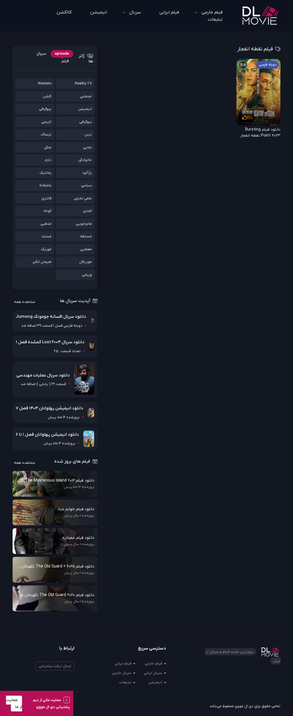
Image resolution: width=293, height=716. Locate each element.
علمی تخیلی (83, 198)
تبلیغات (215, 19)
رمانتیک (45, 172)
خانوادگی (85, 159)
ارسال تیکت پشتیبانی (55, 666)
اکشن (47, 96)
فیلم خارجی (153, 663)
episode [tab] (62, 53)
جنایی (87, 147)
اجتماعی (86, 96)
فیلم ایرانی (169, 12)
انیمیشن (98, 12)
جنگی (48, 147)
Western (45, 83)
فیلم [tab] (65, 61)
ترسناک (46, 134)
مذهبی (46, 223)
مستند (46, 236)
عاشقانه (45, 185)
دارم (48, 159)
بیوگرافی (45, 108)
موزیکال (85, 261)
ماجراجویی (84, 223)
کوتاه (47, 210)
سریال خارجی (121, 672)
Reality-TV (83, 83)
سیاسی (86, 185)
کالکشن (64, 12)
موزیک (46, 249)
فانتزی (46, 198)
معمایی (86, 249)
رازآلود (87, 172)
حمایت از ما (14, 703)
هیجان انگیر (42, 261)
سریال (135, 12)
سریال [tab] (41, 53)
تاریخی (46, 121)
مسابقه (86, 236)
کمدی (87, 210)
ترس (88, 134)
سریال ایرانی (153, 672)
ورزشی (87, 274)
